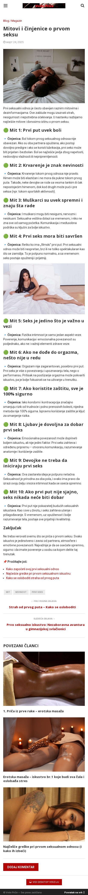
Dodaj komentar (20, 867)
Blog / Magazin (12, 20)
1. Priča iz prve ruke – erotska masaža (33, 711)
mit (8, 592)
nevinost (20, 592)
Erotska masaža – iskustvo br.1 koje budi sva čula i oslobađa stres (43, 779)
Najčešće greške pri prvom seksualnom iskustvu (38, 573)
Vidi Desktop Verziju (45, 882)
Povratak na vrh (73, 892)
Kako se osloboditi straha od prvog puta (32, 578)
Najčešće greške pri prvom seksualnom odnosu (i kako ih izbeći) (42, 848)
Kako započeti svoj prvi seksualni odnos (32, 569)
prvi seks (37, 592)
